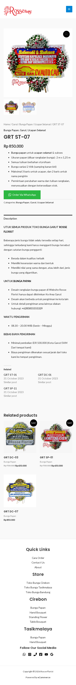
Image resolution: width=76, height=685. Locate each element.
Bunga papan (18, 152)
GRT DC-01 (44, 374)
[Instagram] (29, 654)
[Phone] (35, 654)
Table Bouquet (38, 621)
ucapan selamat (43, 152)
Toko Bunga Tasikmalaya (38, 587)
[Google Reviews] (51, 654)
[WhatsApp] (24, 654)
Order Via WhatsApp (24, 194)
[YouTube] (46, 654)
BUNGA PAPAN (22, 281)
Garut (15, 124)
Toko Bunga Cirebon (38, 582)
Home (7, 124)
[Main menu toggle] (69, 9)
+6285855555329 (32, 308)
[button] (66, 34)
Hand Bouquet (38, 612)
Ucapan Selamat (42, 124)
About (38, 567)
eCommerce (44, 677)
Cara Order (38, 557)
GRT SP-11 (10, 388)
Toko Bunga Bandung (38, 592)
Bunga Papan (26, 124)
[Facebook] (40, 654)
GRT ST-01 (10, 374)
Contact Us (38, 562)
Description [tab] (10, 218)
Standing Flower (38, 617)
